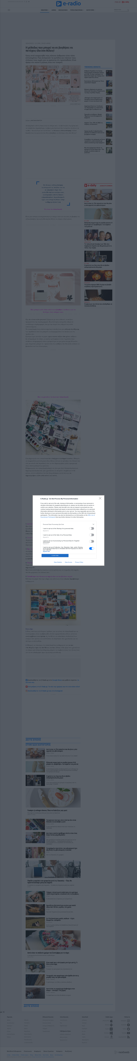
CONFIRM (55, 555)
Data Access (68, 562)
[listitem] (68, 524)
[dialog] (68, 530)
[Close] (101, 499)
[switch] (91, 528)
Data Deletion (58, 562)
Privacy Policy (79, 562)
